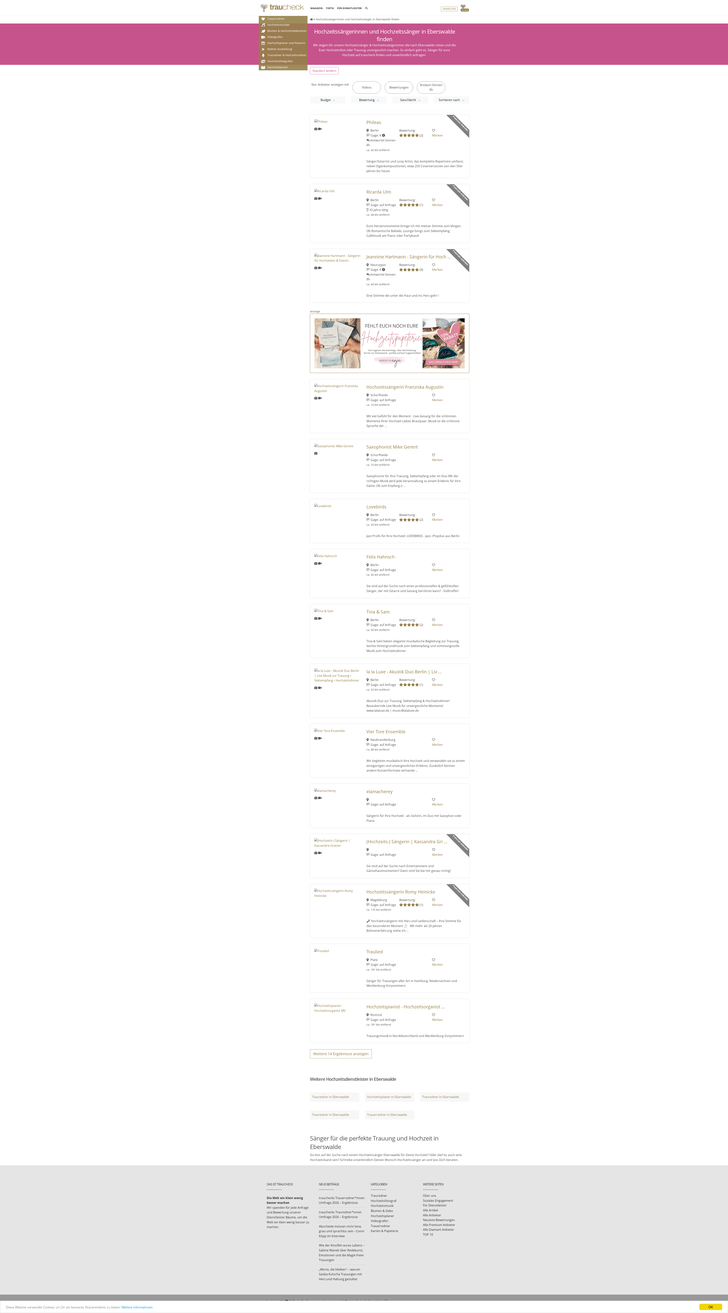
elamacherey (379, 792)
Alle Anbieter (432, 1215)
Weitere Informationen (137, 1307)
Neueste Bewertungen (439, 1220)
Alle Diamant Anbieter (438, 1230)
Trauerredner (380, 1226)
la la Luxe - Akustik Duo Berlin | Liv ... (404, 672)
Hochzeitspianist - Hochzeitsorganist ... (405, 1007)
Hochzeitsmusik (382, 1206)
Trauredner (379, 1196)
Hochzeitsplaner (382, 1216)
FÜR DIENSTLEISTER (349, 8)
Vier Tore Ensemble (386, 732)
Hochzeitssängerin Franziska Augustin (404, 387)
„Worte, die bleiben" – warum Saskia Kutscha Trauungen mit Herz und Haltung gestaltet (340, 1274)
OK (710, 1306)
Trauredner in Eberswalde (330, 1097)
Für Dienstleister (435, 1205)
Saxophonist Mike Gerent (392, 447)
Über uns (429, 1196)
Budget (326, 100)
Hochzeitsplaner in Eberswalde (389, 1097)
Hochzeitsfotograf (383, 1201)
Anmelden (449, 8)
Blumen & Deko (382, 1211)
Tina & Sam (378, 612)
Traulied (374, 952)
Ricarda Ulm (378, 192)
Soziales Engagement (438, 1200)
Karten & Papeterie (384, 1231)
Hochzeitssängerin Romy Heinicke (400, 892)
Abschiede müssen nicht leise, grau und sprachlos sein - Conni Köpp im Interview (341, 1231)
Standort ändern (324, 71)
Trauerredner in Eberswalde (387, 1115)
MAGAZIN (316, 8)
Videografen (379, 1221)
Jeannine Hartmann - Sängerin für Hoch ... (408, 257)
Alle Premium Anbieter (439, 1225)
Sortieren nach (450, 100)
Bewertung (367, 100)
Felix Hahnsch (380, 557)
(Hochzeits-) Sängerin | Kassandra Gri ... (406, 842)
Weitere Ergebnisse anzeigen (341, 1053)
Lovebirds (376, 507)
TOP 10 (428, 1234)
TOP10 (330, 8)
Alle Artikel (430, 1210)
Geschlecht (408, 100)
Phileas (373, 122)
